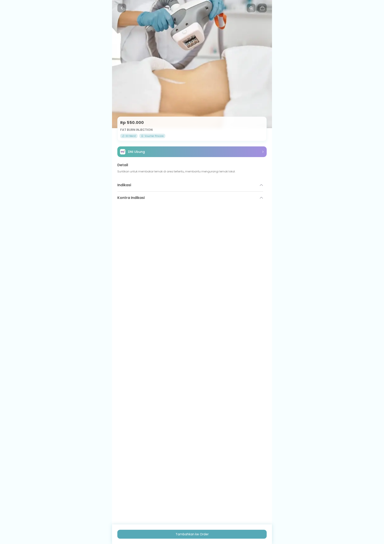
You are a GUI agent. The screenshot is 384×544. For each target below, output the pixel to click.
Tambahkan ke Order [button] (192, 534)
